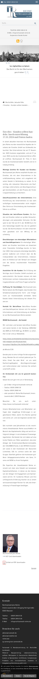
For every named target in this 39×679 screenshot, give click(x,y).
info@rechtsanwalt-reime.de (21, 622)
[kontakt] (2, 2)
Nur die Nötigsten (29, 676)
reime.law (5, 639)
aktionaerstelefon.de (9, 636)
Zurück (33, 568)
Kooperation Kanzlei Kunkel (18, 35)
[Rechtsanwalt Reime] (3, 102)
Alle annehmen (7, 676)
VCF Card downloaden (13, 557)
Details (18, 676)
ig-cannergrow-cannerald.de (12, 642)
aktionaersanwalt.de (9, 633)
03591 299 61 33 (12, 2)
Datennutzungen (33, 666)
